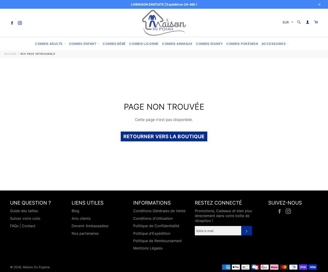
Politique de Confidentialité (156, 226)
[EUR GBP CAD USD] (287, 23)
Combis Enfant (83, 44)
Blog (75, 211)
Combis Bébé (114, 44)
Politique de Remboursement (157, 241)
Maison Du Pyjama (36, 267)
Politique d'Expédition (151, 233)
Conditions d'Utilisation (153, 218)
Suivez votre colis (25, 218)
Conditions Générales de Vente (159, 211)
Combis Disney (209, 44)
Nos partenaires (85, 233)
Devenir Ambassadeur (90, 226)
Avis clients (81, 218)
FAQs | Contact (22, 226)
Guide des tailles (24, 211)
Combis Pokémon (242, 44)
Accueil (10, 53)
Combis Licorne (144, 44)
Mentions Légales (148, 248)
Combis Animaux (177, 44)
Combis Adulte (49, 44)
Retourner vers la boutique (164, 136)
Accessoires (274, 44)
